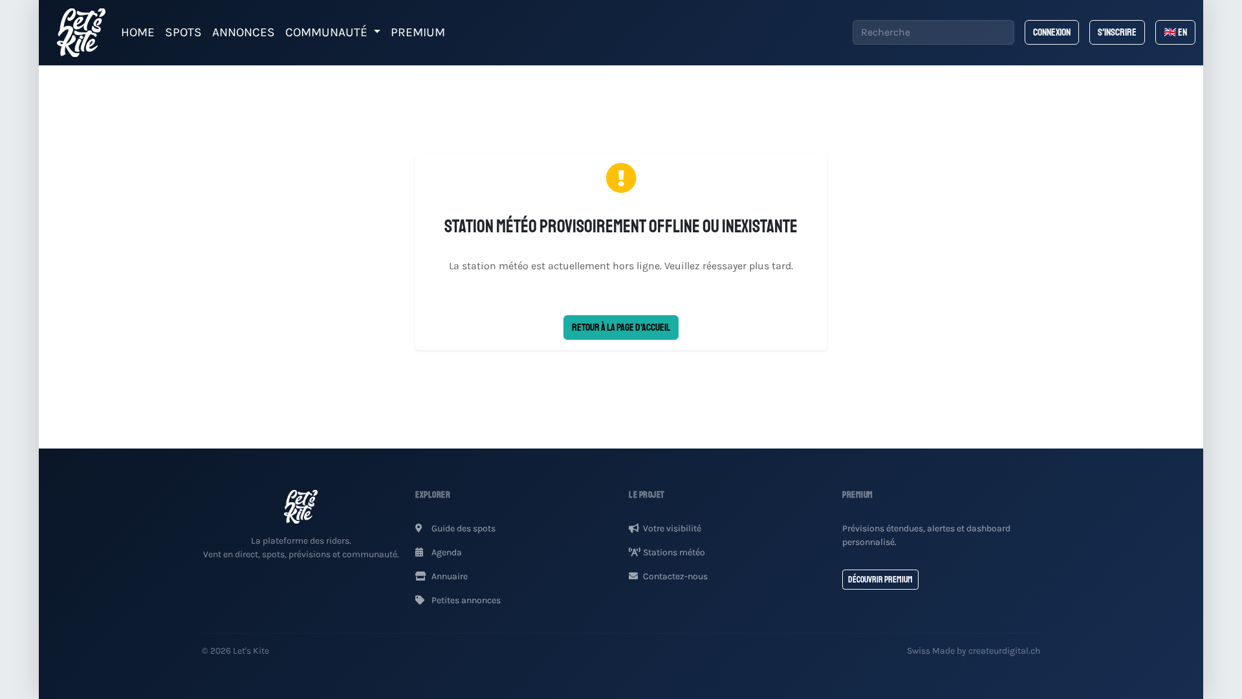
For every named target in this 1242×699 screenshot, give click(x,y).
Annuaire (449, 576)
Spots (183, 32)
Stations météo (674, 552)
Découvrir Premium (880, 579)
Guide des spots (463, 528)
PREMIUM (418, 32)
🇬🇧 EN (1175, 32)
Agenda (446, 552)
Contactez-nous (675, 576)
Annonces (243, 32)
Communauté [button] (328, 32)
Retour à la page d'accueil (621, 327)
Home (138, 32)
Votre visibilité (672, 528)
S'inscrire (1117, 32)
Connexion (1052, 32)
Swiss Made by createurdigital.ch (973, 650)
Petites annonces (465, 600)
